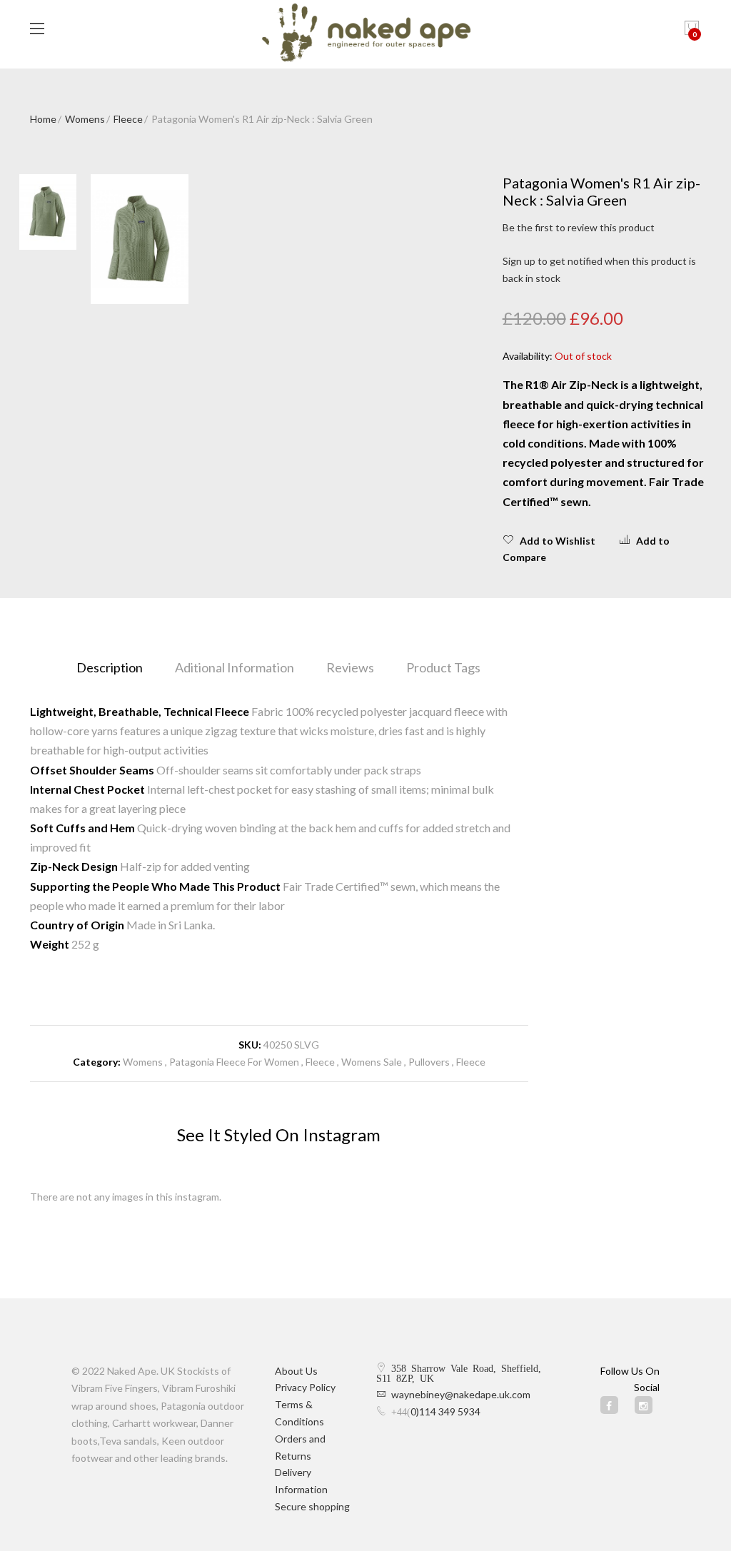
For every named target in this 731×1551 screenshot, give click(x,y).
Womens (85, 119)
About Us (296, 1371)
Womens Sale (371, 1062)
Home (43, 119)
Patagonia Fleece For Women (234, 1062)
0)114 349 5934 (445, 1411)
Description (109, 667)
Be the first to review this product (579, 227)
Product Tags (443, 667)
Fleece (128, 119)
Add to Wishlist (557, 541)
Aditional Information (234, 667)
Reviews (350, 667)
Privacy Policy (305, 1387)
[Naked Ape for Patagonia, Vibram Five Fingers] (365, 34)
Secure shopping (312, 1506)
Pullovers (429, 1062)
